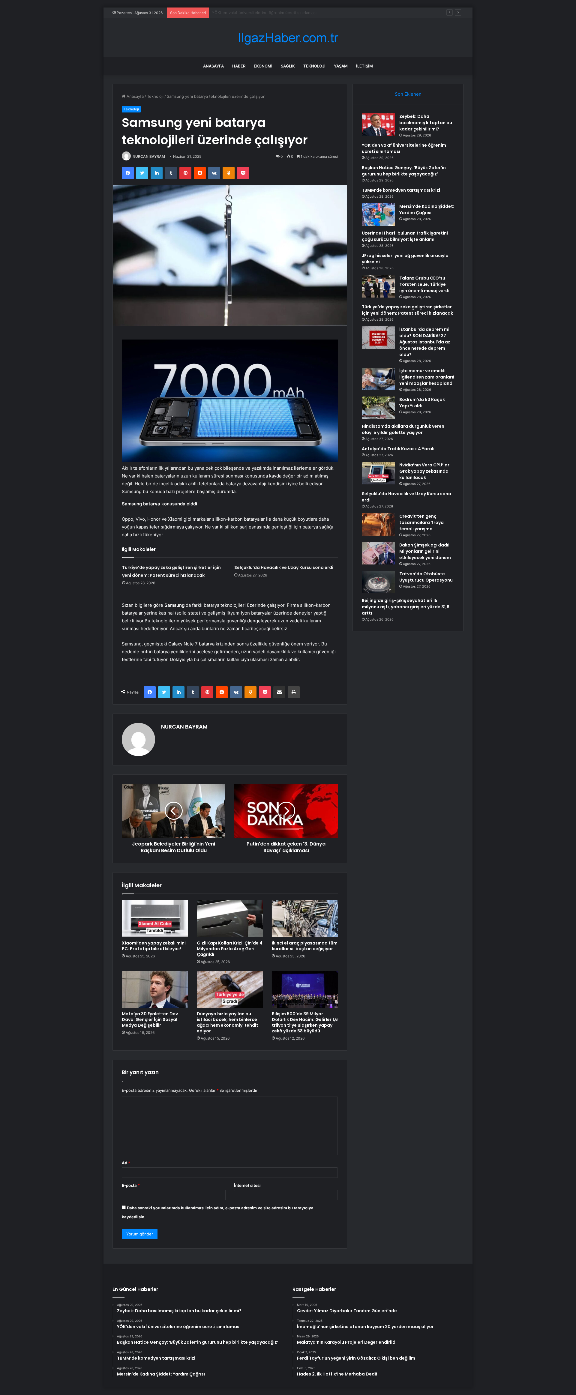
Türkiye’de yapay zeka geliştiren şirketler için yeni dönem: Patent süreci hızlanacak (407, 310)
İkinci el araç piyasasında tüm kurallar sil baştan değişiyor (305, 946)
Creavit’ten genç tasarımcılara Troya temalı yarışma (421, 522)
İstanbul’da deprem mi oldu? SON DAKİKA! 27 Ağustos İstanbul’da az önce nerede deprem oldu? (424, 342)
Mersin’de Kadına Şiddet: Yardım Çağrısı (426, 209)
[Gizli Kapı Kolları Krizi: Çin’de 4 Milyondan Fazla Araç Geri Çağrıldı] (230, 918)
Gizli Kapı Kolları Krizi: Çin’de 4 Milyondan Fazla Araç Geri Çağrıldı (229, 948)
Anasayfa (213, 66)
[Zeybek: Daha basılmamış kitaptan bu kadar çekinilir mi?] (378, 124)
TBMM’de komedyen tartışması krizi (401, 190)
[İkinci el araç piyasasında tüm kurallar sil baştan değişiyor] (305, 918)
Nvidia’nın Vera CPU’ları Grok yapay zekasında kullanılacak (425, 471)
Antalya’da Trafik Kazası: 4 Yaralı (398, 449)
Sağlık (288, 66)
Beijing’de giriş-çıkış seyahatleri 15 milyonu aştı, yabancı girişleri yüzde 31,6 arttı (405, 606)
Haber (238, 66)
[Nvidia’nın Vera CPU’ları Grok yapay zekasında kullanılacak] (378, 473)
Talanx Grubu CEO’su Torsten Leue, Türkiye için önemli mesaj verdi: (425, 284)
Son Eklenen (408, 94)
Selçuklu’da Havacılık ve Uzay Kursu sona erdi (283, 567)
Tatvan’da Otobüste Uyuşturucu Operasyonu (426, 577)
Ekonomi (263, 66)
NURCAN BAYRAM (149, 156)
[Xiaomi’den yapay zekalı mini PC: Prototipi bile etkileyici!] (155, 918)
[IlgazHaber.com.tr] (288, 37)
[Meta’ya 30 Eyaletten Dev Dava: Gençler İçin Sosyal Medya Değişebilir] (155, 989)
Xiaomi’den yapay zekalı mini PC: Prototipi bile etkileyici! (154, 946)
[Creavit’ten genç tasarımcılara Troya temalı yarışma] (378, 524)
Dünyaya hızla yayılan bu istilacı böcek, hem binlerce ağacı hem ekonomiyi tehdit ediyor (227, 1022)
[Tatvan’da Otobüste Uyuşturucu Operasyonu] (378, 582)
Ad (126, 1162)
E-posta (131, 1185)
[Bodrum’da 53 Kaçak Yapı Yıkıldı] (378, 408)
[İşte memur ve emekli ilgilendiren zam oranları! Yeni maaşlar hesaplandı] (378, 379)
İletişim (364, 66)
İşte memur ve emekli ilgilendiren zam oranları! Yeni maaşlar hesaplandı (426, 377)
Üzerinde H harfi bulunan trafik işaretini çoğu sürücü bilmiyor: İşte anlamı (405, 236)
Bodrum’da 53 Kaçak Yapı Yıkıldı (422, 403)
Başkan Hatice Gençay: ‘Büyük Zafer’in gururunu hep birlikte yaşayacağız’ (280, 12)
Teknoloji (314, 66)
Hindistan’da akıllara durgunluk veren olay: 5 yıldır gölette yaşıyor (403, 429)
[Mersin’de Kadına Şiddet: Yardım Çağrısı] (378, 214)
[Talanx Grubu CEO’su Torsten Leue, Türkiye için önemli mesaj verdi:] (378, 286)
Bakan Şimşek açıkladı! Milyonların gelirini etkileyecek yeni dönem (425, 551)
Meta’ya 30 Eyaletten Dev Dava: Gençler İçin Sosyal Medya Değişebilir (150, 1019)
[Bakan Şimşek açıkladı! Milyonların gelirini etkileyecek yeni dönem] (378, 553)
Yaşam (341, 66)
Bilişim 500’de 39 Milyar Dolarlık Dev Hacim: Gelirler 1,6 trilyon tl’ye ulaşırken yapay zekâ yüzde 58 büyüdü (305, 1022)
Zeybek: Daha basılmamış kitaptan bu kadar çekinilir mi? (425, 122)
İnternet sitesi (247, 1185)
